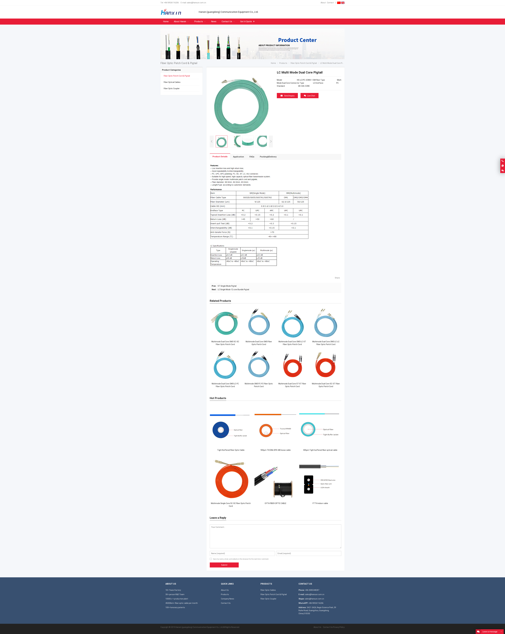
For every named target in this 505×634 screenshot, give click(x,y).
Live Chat (311, 96)
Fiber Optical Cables (172, 82)
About (323, 3)
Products (225, 594)
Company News (227, 599)
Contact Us (226, 603)
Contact (330, 3)
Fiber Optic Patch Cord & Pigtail (177, 76)
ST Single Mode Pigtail (227, 286)
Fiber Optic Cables (268, 590)
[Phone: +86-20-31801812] (502, 161)
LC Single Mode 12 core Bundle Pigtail (233, 289)
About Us (225, 590)
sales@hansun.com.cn (196, 3)
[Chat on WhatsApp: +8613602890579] (502, 165)
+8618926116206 (171, 3)
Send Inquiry (289, 96)
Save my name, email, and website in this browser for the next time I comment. (241, 559)
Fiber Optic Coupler (172, 88)
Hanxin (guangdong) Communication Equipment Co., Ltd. (199, 627)
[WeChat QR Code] (502, 170)
